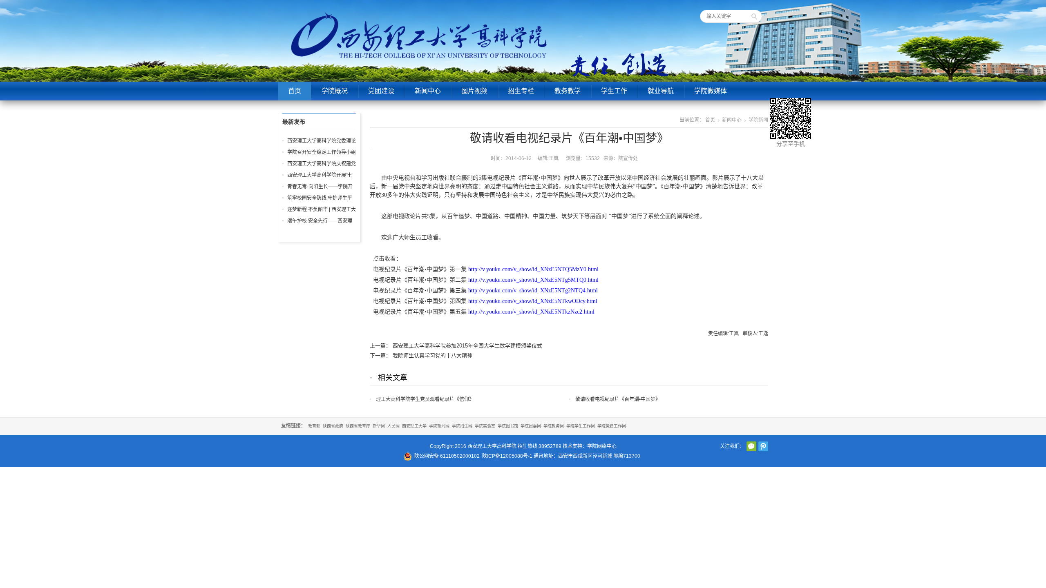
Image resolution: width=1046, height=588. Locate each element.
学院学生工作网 (580, 426)
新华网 (379, 426)
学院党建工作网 (611, 426)
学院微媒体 (710, 90)
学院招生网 (462, 426)
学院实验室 (485, 426)
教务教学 (567, 90)
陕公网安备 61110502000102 (447, 456)
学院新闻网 (439, 426)
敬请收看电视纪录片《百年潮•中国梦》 (617, 399)
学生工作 (614, 90)
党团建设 (381, 90)
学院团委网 (531, 426)
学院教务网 (553, 426)
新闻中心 (428, 90)
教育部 (314, 426)
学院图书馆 (508, 426)
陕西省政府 (333, 426)
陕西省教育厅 (358, 426)
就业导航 (661, 90)
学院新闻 (758, 120)
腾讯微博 (763, 446)
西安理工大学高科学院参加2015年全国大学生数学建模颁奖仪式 (467, 346)
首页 (294, 90)
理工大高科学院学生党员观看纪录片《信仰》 (425, 399)
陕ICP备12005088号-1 (507, 456)
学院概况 (335, 90)
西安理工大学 (414, 426)
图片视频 (474, 90)
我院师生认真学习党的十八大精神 (432, 355)
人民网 (393, 426)
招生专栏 (521, 90)
